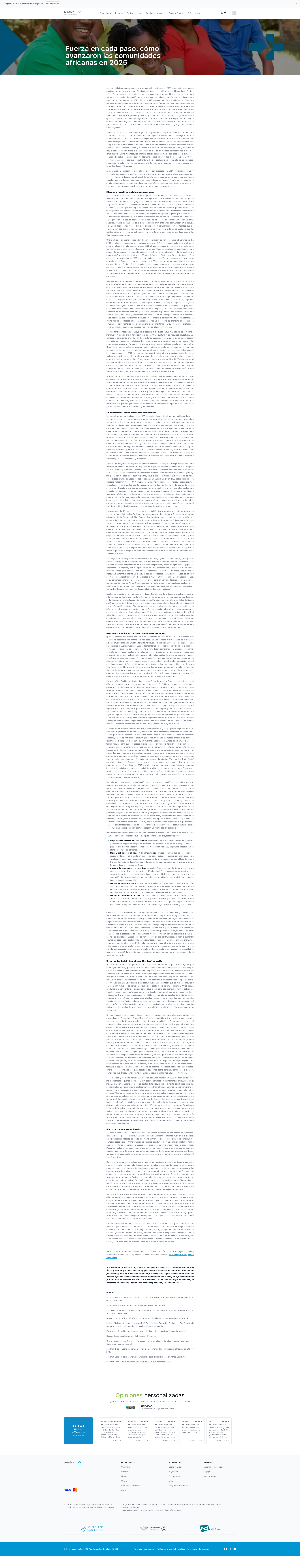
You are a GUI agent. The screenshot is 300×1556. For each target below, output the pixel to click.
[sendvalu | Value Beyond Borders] (72, 13)
